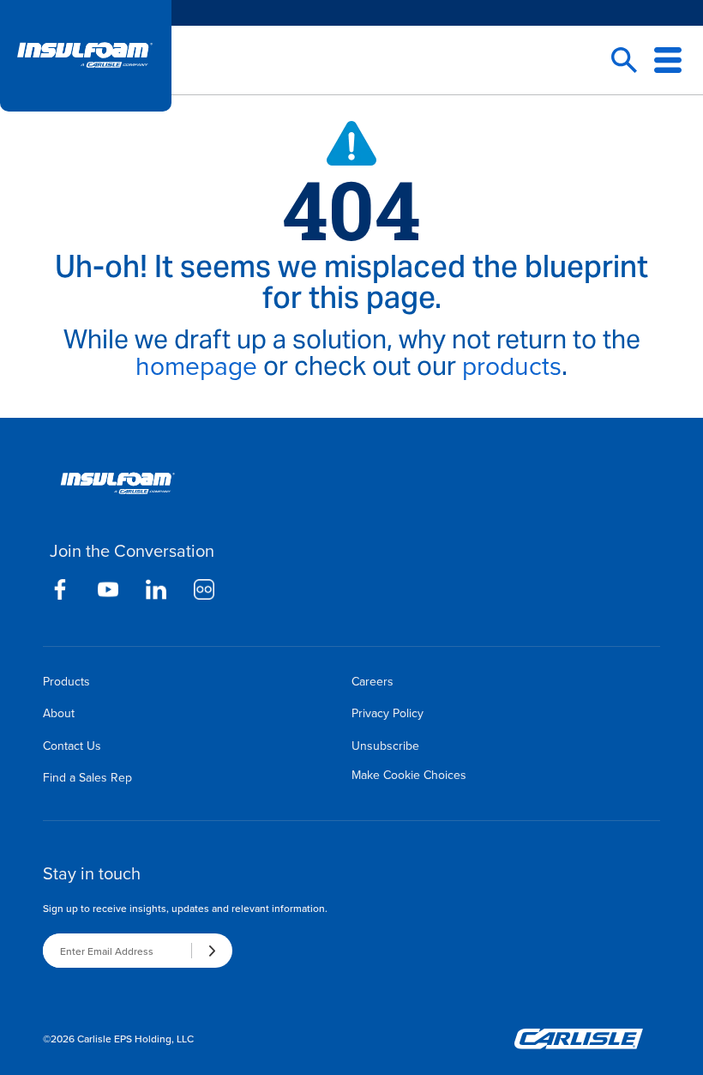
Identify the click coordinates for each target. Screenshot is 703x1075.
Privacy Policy (388, 713)
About (59, 713)
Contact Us (72, 745)
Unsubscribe (385, 745)
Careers (373, 681)
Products (66, 681)
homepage (196, 365)
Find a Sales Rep (87, 777)
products (512, 365)
